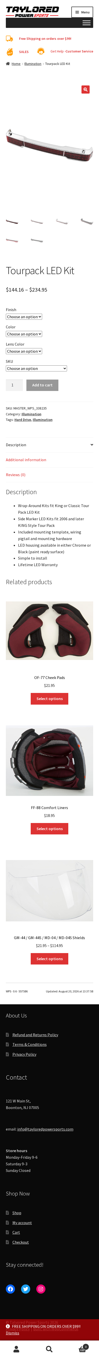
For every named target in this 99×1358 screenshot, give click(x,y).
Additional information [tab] (26, 459)
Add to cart (42, 384)
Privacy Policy (24, 1054)
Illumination (32, 63)
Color (10, 326)
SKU (9, 361)
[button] (85, 89)
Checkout (20, 1242)
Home (16, 63)
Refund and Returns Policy (35, 1034)
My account (22, 1222)
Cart (16, 1232)
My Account (16, 1349)
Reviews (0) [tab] (15, 474)
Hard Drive (22, 419)
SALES (24, 51)
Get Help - (72, 51)
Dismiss (12, 1332)
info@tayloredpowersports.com (45, 1129)
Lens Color (15, 344)
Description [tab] (16, 444)
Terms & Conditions (29, 1044)
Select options (50, 698)
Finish (11, 309)
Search (49, 1349)
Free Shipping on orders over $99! (45, 38)
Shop (16, 1212)
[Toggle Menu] (86, 22)
